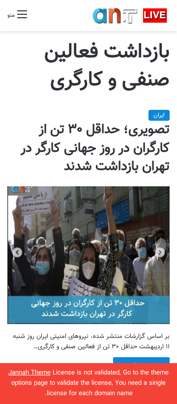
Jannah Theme (29, 373)
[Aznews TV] (130, 15)
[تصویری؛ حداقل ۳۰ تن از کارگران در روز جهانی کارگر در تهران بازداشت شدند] (88, 255)
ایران (159, 115)
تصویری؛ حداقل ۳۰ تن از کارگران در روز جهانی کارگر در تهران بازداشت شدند (95, 148)
